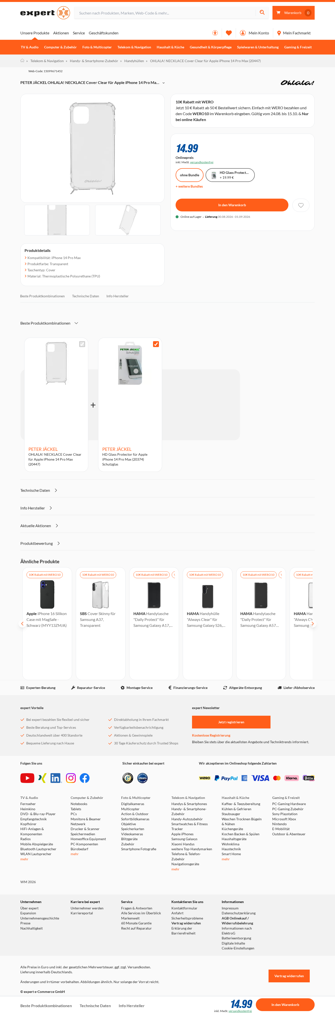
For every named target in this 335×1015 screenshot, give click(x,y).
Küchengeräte (232, 829)
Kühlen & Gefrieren (236, 809)
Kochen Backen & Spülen (240, 834)
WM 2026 (28, 882)
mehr (24, 859)
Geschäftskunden (103, 32)
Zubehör (127, 844)
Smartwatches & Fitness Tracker (189, 826)
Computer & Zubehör (60, 47)
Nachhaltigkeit (31, 928)
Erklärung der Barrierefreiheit (183, 930)
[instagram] (71, 778)
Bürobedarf (79, 849)
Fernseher (28, 804)
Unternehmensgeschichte (39, 918)
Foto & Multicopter (97, 47)
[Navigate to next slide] (313, 624)
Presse (25, 923)
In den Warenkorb (232, 205)
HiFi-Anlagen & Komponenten (32, 831)
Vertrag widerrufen (186, 923)
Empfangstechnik (33, 819)
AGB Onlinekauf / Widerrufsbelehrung (237, 920)
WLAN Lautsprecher (36, 854)
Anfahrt (177, 913)
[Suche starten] (262, 13)
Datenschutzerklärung (239, 913)
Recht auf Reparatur (136, 928)
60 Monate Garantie (136, 923)
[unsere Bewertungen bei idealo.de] (142, 778)
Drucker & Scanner (85, 829)
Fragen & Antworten (136, 908)
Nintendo (279, 824)
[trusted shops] (127, 778)
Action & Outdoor (135, 814)
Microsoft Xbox (284, 819)
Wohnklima (230, 844)
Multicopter (130, 809)
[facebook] (85, 778)
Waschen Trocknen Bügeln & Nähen (242, 821)
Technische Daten (85, 296)
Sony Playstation (284, 814)
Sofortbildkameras (135, 819)
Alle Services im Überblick (141, 913)
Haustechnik (231, 849)
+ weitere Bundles (189, 186)
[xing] (42, 778)
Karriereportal (82, 913)
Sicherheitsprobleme (187, 918)
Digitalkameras (132, 804)
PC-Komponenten (84, 844)
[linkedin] (56, 778)
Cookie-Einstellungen (238, 948)
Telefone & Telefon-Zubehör (186, 856)
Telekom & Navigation (134, 47)
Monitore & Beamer (86, 819)
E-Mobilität (281, 829)
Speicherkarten (132, 829)
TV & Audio (30, 47)
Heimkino (27, 809)
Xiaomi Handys (182, 844)
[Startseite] (22, 61)
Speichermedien (83, 834)
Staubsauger (231, 814)
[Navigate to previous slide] (22, 624)
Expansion (28, 913)
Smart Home (231, 854)
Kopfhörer (28, 824)
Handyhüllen (132, 61)
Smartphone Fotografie (138, 849)
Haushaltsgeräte (234, 839)
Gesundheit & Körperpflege (211, 47)
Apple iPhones (182, 834)
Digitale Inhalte (233, 943)
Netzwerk (78, 824)
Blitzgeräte (129, 839)
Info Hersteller (117, 296)
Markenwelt (130, 918)
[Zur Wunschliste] (229, 33)
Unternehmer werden (87, 908)
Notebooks (79, 804)
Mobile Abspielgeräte (36, 844)
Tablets (76, 809)
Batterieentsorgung (236, 938)
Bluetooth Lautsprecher (38, 849)
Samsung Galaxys (184, 839)
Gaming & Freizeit (298, 47)
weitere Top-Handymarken (191, 849)
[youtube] (27, 778)
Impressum (230, 908)
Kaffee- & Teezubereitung (241, 804)
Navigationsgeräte (185, 864)
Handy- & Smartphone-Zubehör (92, 61)
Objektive (128, 824)
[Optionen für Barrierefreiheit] (215, 33)
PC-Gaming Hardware (289, 804)
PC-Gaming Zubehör (288, 809)
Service (79, 32)
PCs (74, 814)
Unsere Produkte (34, 32)
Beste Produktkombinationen (42, 296)
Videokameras (132, 834)
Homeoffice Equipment (88, 839)
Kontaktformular (184, 908)
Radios (25, 839)
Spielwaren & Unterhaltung (258, 47)
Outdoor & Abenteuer (289, 834)
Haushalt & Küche (170, 47)
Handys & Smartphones (189, 804)
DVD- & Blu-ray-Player (38, 814)
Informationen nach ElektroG (237, 930)
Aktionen (61, 32)
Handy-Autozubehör (187, 819)
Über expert (29, 908)
